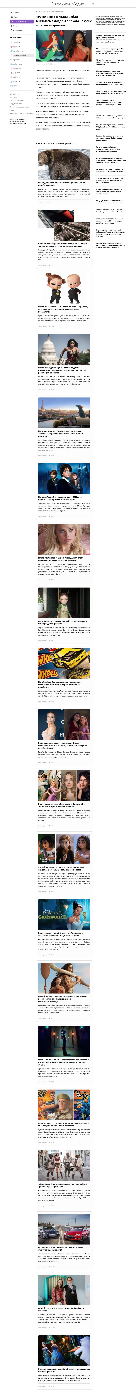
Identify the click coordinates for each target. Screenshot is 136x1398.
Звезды (15, 26)
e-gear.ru (16, 73)
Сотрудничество (16, 104)
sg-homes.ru (17, 64)
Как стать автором (17, 101)
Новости (17, 17)
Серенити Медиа (68, 3)
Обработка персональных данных (19, 108)
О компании (14, 94)
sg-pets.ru (16, 81)
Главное (16, 12)
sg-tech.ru (16, 86)
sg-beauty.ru (17, 68)
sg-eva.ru (16, 60)
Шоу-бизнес (17, 30)
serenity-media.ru (19, 55)
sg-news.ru (17, 42)
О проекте (13, 97)
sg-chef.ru (16, 47)
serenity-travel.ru (19, 51)
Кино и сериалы (20, 21)
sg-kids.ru (16, 77)
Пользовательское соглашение (21, 113)
